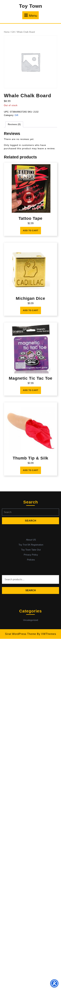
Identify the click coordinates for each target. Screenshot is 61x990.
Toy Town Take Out (31, 549)
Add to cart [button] (30, 230)
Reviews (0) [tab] (14, 124)
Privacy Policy (31, 554)
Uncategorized (30, 620)
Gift (13, 32)
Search (30, 590)
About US (31, 539)
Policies (31, 559)
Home (6, 32)
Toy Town (30, 6)
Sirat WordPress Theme (20, 634)
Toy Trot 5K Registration (31, 544)
